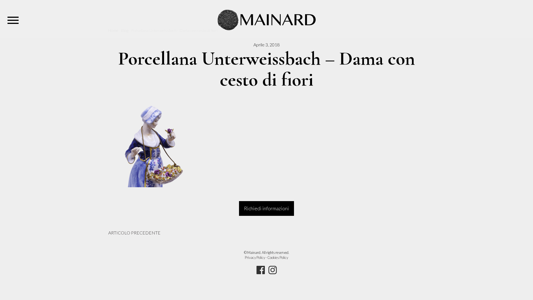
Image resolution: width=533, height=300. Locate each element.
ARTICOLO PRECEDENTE (134, 232)
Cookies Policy (277, 257)
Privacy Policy (255, 257)
